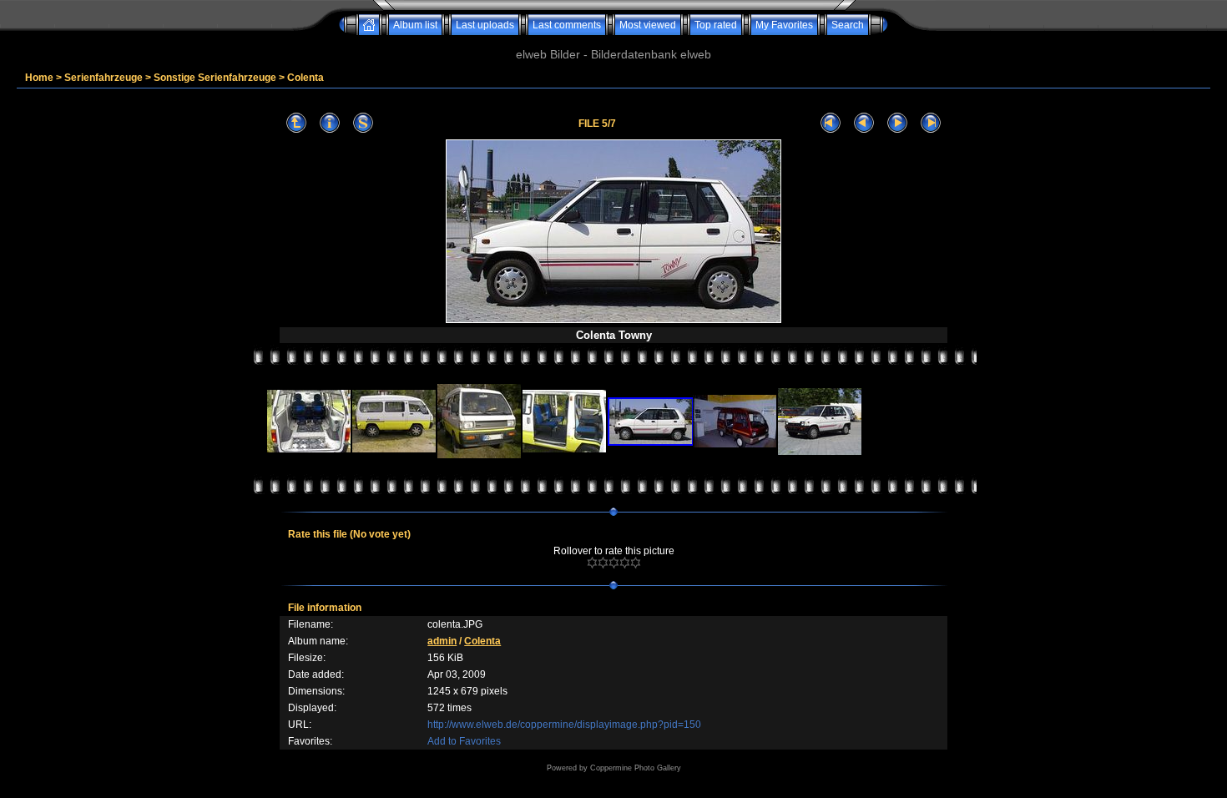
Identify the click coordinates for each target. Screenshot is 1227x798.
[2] (603, 562)
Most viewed (647, 25)
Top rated (715, 25)
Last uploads (485, 25)
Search (847, 25)
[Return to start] (830, 123)
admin (442, 641)
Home (39, 77)
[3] (613, 562)
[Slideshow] (363, 123)
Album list (415, 25)
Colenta (305, 77)
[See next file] (897, 123)
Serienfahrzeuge (103, 77)
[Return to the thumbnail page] (296, 123)
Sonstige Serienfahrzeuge (215, 77)
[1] (592, 562)
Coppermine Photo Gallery (635, 768)
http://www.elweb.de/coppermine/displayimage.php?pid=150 (564, 724)
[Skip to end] (930, 123)
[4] (624, 562)
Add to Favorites (464, 741)
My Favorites (784, 25)
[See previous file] (864, 123)
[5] (635, 562)
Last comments (567, 25)
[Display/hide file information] (329, 123)
